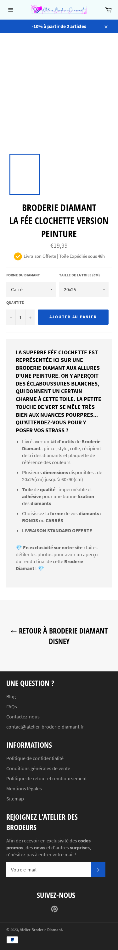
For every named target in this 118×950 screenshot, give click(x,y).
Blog (11, 696)
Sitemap (15, 798)
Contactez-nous (23, 716)
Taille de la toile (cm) (79, 275)
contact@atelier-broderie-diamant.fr (45, 726)
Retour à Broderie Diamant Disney (62, 635)
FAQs (11, 706)
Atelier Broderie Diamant (41, 929)
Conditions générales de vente (38, 768)
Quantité (15, 302)
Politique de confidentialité (35, 758)
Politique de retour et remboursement (46, 778)
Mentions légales (24, 788)
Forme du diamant (23, 275)
